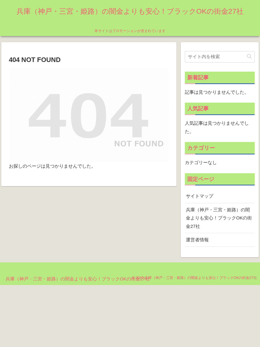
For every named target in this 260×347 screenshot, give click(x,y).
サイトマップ (199, 196)
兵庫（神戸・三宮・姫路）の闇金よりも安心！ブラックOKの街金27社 (219, 218)
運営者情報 (197, 239)
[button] (249, 56)
